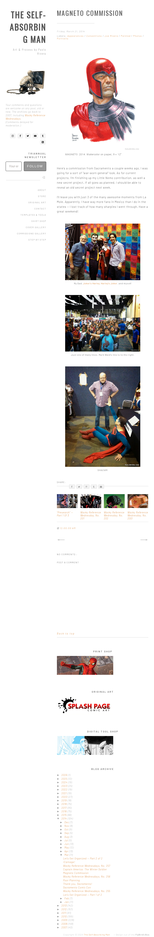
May (67, 847)
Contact (40, 208)
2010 (64, 916)
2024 (64, 782)
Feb (67, 898)
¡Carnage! (69, 862)
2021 (64, 793)
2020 (64, 796)
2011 (64, 912)
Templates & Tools (33, 215)
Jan (67, 901)
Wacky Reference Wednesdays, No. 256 (86, 876)
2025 (64, 778)
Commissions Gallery (31, 233)
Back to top (66, 633)
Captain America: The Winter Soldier (85, 869)
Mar (66, 854)
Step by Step (37, 239)
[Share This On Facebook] (72, 487)
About (42, 190)
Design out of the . (133, 934)
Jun (67, 843)
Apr (66, 851)
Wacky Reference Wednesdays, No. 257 (86, 865)
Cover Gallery (36, 227)
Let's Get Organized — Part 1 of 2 (82, 894)
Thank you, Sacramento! (77, 883)
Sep (67, 833)
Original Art (37, 202)
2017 (64, 807)
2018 (64, 804)
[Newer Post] (61, 540)
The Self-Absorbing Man (28, 26)
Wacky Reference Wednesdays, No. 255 (86, 891)
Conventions (94, 35)
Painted (126, 35)
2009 (64, 920)
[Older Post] (144, 540)
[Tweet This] (79, 487)
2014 (64, 818)
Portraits (63, 38)
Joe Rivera (112, 35)
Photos (138, 35)
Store (42, 196)
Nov (67, 825)
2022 (64, 789)
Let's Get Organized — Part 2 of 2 (83, 858)
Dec (67, 822)
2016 (64, 811)
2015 (64, 814)
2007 (64, 927)
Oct (66, 829)
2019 (64, 800)
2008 (64, 923)
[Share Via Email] (101, 487)
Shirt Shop (39, 221)
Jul (66, 840)
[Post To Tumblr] (94, 487)
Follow (35, 166)
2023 (64, 785)
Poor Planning (71, 880)
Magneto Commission (76, 872)
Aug (67, 836)
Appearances (76, 35)
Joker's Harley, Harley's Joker (100, 283)
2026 (64, 775)
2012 (64, 909)
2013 (64, 905)
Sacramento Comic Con (77, 887)
